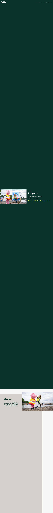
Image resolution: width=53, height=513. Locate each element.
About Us (40, 2)
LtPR (5, 2)
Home (36, 2)
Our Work (45, 2)
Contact (50, 2)
